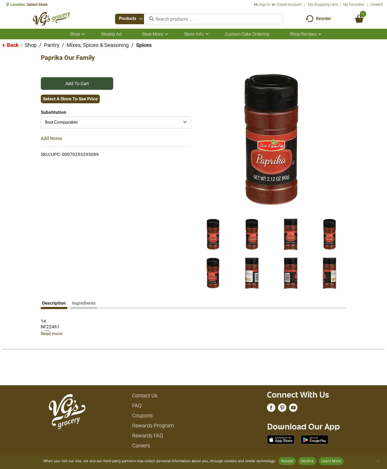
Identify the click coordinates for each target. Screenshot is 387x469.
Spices (144, 45)
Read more (51, 333)
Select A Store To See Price (70, 98)
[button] (213, 234)
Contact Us (144, 395)
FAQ (137, 405)
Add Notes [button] (51, 138)
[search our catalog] (150, 19)
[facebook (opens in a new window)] (271, 409)
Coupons (142, 415)
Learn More (331, 461)
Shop (31, 45)
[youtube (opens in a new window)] (293, 409)
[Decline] (378, 461)
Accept (287, 461)
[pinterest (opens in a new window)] (282, 409)
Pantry (51, 45)
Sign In (264, 4)
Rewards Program (153, 425)
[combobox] (129, 19)
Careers (376, 4)
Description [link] (54, 303)
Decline (307, 461)
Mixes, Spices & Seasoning (98, 45)
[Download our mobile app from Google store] (315, 439)
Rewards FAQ (147, 435)
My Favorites (353, 4)
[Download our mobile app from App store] (281, 439)
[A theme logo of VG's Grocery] (51, 18)
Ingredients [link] (84, 303)
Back (12, 45)
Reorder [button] (323, 18)
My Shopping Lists (323, 4)
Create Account (289, 4)
